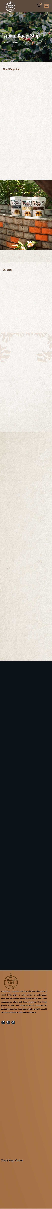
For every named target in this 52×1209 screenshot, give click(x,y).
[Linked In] (8, 1022)
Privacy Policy (30, 1203)
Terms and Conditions (16, 1203)
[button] (46, 6)
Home (6, 42)
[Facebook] (3, 1022)
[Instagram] (13, 1022)
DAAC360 (27, 1188)
